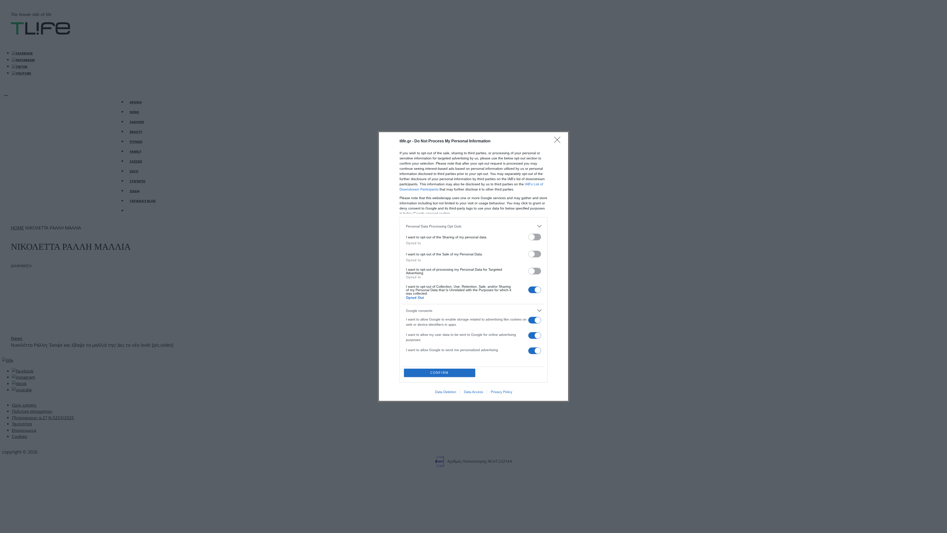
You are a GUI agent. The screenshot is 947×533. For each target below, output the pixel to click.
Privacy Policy (501, 392)
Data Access (473, 392)
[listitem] (473, 226)
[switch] (534, 237)
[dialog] (473, 266)
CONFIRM (439, 373)
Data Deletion (445, 392)
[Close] (559, 141)
